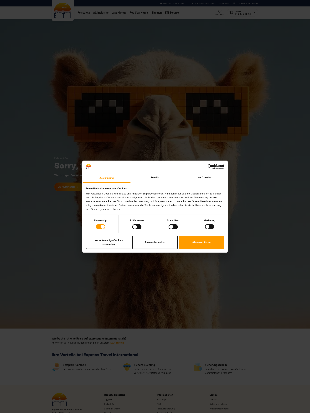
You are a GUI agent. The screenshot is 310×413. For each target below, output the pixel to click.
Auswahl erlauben (155, 242)
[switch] (136, 226)
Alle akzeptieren (201, 242)
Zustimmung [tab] (106, 177)
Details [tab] (155, 177)
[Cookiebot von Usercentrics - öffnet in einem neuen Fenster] (210, 166)
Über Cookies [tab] (203, 177)
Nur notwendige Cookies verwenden (108, 242)
